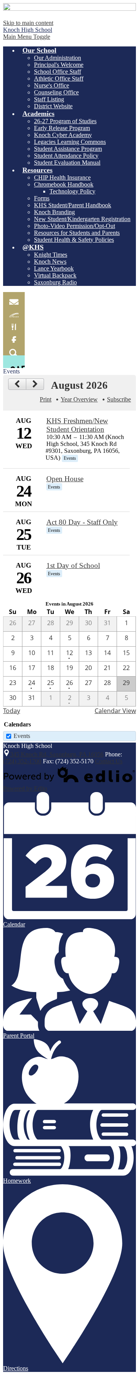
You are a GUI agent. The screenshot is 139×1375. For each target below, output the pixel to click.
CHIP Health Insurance (62, 177)
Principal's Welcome (58, 64)
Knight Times (50, 254)
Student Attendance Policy (66, 155)
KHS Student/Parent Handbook (72, 205)
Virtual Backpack (55, 275)
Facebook (14, 336)
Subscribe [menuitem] (119, 399)
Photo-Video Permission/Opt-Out (74, 226)
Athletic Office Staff (58, 78)
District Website (53, 106)
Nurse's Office (51, 85)
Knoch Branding (54, 212)
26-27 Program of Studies (65, 121)
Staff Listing (49, 99)
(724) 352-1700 (22, 761)
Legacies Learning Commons (70, 142)
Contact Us (108, 761)
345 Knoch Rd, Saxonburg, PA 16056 (56, 754)
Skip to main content (28, 23)
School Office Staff (57, 71)
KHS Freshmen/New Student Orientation (77, 425)
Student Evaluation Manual (67, 162)
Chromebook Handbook (63, 184)
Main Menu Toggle (26, 36)
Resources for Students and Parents (77, 232)
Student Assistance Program (68, 148)
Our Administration (57, 57)
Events (22, 736)
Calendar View (115, 710)
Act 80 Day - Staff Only (82, 522)
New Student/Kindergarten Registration (82, 219)
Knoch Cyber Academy (63, 135)
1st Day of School (73, 565)
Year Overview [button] (79, 399)
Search (14, 349)
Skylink (14, 311)
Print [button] (45, 399)
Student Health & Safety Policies (74, 239)
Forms (41, 198)
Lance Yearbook (54, 268)
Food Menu (14, 323)
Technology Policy (72, 191)
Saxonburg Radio (55, 282)
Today (11, 710)
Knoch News (50, 261)
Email (14, 298)
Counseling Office (56, 92)
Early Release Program (62, 128)
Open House (64, 479)
